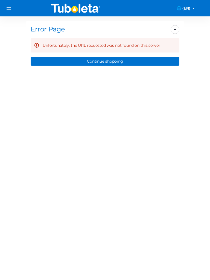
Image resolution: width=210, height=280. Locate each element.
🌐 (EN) (186, 8)
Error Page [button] (48, 29)
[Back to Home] (75, 8)
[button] (105, 61)
